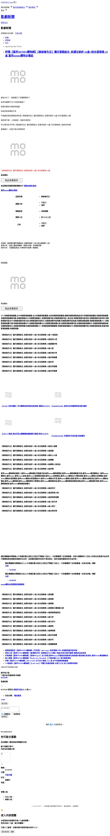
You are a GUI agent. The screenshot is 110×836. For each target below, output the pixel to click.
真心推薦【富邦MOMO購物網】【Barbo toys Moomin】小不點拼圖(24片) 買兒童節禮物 (38, 658)
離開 (12, 832)
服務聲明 (75, 806)
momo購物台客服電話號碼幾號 (12, 584)
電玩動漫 (17, 695)
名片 (7, 43)
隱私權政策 (67, 806)
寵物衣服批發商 (30, 186)
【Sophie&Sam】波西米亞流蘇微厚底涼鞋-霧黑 (69, 406)
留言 (21, 689)
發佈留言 (4, 716)
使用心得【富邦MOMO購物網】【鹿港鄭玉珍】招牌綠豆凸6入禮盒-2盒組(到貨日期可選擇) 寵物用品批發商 (45, 653)
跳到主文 (4, 23)
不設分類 (18, 33)
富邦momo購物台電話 (9, 190)
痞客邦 (16, 689)
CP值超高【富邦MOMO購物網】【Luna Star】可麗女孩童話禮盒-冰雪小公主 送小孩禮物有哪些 (41, 663)
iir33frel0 (4, 677)
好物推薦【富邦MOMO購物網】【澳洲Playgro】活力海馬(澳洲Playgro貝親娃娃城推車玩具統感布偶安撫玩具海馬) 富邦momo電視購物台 (56, 655)
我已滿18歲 (5, 832)
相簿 (7, 38)
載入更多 (4, 703)
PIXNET (39, 806)
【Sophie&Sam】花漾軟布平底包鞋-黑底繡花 (68, 436)
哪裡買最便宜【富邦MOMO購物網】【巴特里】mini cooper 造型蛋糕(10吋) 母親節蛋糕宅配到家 (41, 650)
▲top (3, 699)
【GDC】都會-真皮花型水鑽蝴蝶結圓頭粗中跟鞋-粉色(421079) (24, 434)
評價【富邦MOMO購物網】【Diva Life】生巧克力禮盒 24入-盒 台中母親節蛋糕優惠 (36, 661)
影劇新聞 (8, 17)
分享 (7, 566)
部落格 (7, 40)
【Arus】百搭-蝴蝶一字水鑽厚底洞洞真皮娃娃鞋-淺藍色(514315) (25, 406)
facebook (12, 570)
